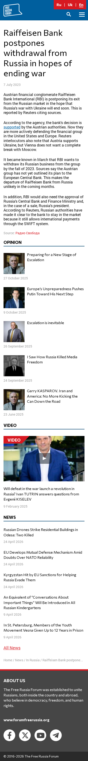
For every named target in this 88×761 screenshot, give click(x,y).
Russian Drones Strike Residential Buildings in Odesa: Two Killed (41, 532)
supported (12, 126)
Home (8, 660)
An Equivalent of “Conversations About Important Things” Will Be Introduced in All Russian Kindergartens (39, 602)
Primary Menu (82, 19)
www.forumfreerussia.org (27, 719)
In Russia (33, 660)
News (19, 660)
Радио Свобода (27, 233)
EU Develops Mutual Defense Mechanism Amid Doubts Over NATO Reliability (43, 555)
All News (12, 648)
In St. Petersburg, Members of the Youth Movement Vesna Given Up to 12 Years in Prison (43, 627)
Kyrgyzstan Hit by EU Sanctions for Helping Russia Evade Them (40, 577)
